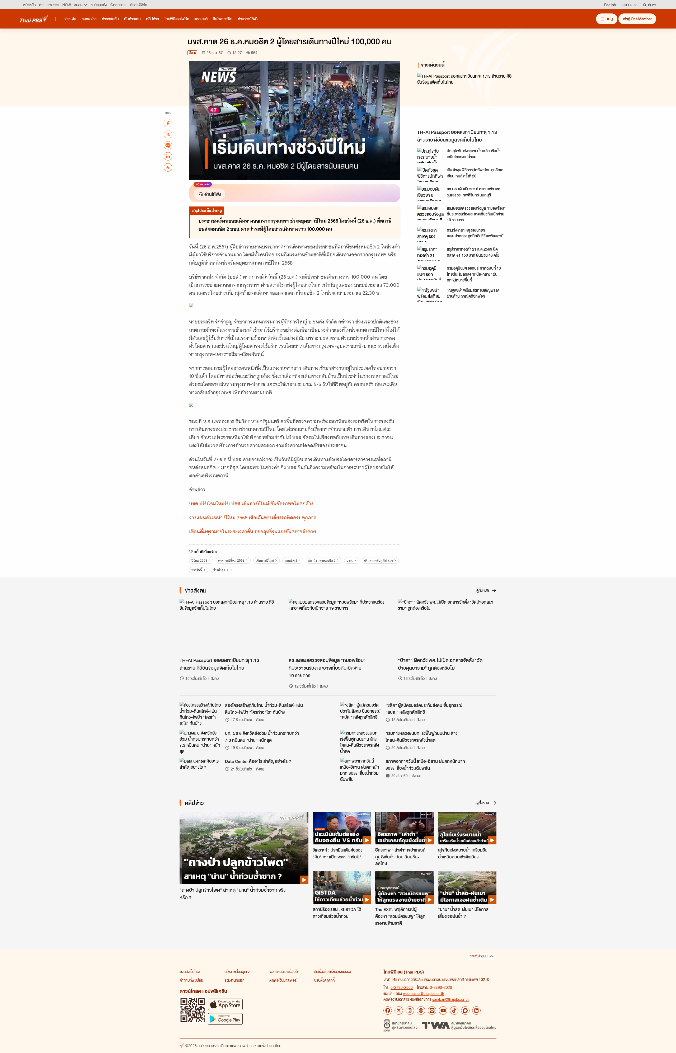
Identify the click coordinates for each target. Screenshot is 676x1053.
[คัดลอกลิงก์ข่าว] (168, 167)
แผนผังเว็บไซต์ (190, 971)
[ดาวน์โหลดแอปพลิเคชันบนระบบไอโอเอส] (225, 1004)
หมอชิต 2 (291, 560)
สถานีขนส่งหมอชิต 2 (322, 560)
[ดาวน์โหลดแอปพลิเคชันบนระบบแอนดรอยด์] (225, 1019)
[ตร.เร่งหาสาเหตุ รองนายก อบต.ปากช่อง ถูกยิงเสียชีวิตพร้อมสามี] (430, 234)
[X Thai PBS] (399, 1010)
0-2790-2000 (402, 987)
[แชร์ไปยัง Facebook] (168, 123)
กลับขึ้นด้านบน (478, 956)
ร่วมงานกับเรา (234, 980)
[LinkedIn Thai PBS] (476, 1010)
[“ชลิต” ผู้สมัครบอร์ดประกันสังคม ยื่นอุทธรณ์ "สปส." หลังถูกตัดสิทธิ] (361, 714)
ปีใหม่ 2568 (199, 560)
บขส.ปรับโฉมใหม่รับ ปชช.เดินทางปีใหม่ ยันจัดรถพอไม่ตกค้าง (251, 503)
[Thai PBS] (34, 18)
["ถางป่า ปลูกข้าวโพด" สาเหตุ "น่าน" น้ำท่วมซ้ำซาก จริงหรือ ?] (244, 848)
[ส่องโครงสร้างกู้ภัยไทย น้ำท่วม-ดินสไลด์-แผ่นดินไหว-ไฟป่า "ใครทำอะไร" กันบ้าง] (201, 714)
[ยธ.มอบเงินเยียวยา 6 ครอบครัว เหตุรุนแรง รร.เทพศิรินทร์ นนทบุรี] (430, 193)
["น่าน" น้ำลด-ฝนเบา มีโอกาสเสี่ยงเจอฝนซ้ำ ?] (467, 887)
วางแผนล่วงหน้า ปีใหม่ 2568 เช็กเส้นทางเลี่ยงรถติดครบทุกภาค (253, 517)
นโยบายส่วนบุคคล (237, 971)
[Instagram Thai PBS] (410, 1010)
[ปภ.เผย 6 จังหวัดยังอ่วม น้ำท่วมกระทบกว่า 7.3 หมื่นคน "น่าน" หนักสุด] (201, 742)
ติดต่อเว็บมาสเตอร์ (283, 980)
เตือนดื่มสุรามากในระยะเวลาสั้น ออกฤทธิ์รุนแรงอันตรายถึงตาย (252, 531)
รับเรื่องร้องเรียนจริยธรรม (332, 971)
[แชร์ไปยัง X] (168, 134)
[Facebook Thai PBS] (387, 1010)
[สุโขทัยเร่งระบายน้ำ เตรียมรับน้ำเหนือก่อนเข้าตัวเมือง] (467, 828)
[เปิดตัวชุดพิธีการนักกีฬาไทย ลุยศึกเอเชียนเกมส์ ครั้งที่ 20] (430, 174)
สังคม (192, 52)
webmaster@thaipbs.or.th (423, 993)
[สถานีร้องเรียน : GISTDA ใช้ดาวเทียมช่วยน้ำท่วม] (342, 887)
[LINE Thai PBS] (432, 1010)
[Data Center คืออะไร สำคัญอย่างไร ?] (201, 770)
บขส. (349, 560)
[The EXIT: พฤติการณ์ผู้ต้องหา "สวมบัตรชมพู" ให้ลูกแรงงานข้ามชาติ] (404, 887)
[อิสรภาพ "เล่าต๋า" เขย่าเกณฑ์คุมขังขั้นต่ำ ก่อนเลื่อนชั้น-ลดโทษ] (404, 828)
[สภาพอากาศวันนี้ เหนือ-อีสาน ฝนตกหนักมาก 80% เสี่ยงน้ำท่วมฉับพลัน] (361, 770)
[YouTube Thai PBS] (443, 1010)
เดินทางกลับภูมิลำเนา (378, 560)
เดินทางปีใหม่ (265, 560)
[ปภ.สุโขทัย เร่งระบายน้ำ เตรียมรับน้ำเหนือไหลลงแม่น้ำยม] (430, 155)
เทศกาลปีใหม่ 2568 (231, 560)
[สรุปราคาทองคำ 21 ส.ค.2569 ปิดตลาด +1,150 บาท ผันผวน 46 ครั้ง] (430, 253)
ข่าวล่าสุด (219, 570)
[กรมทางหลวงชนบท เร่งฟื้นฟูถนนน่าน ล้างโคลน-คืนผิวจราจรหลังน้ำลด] (361, 742)
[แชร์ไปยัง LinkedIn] (168, 156)
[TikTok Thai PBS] (454, 1010)
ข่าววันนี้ (196, 570)
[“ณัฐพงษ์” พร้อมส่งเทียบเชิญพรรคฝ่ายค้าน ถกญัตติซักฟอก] (430, 294)
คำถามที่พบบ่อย (191, 980)
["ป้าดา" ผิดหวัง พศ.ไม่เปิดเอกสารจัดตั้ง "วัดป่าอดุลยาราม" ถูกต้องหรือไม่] (447, 626)
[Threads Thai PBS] (421, 1010)
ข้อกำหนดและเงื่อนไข (284, 971)
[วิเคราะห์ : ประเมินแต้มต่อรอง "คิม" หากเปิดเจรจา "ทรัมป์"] (342, 828)
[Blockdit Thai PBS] (465, 1010)
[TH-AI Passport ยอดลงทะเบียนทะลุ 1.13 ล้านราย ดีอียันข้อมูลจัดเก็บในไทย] (464, 99)
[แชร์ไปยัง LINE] (168, 145)
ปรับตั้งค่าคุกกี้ (324, 980)
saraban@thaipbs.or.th (450, 999)
